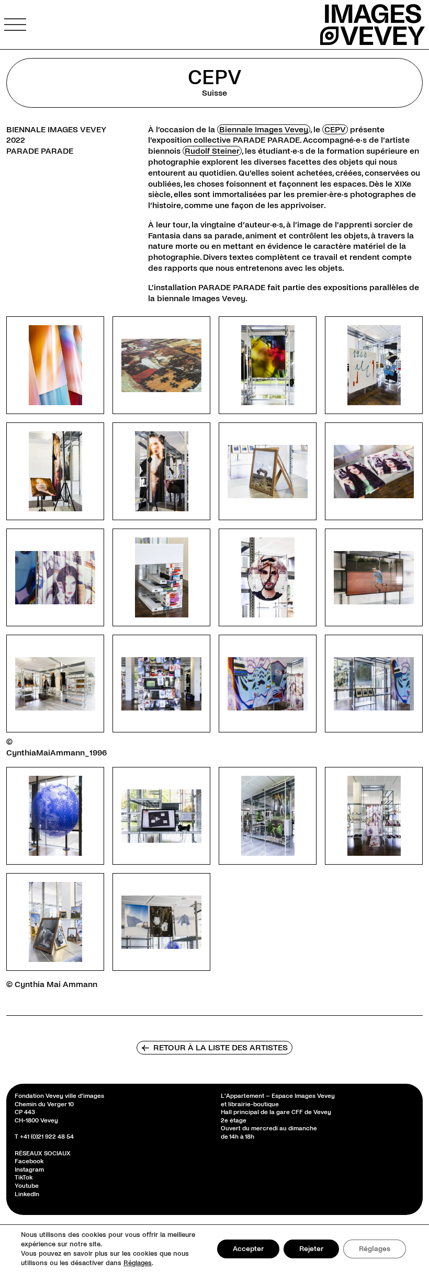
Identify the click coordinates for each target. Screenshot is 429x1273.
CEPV (335, 129)
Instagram (29, 1169)
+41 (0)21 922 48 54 (47, 1136)
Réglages (137, 1263)
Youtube (27, 1186)
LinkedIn (27, 1193)
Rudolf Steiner (212, 150)
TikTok (23, 1177)
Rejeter (311, 1249)
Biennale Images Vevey (263, 129)
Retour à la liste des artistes (214, 1047)
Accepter (248, 1249)
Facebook (29, 1161)
